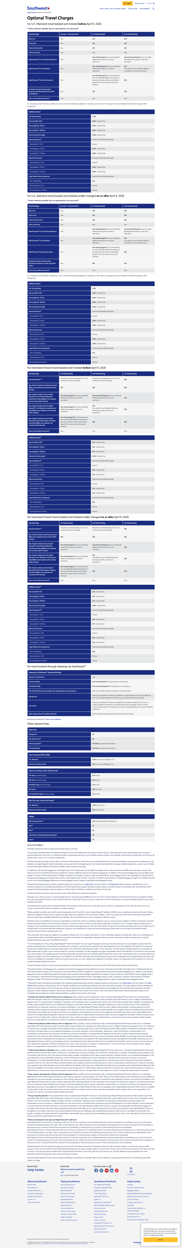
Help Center (89, 884)
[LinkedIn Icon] (111, 1170)
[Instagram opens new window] (101, 1170)
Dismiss (160, 1240)
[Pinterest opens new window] (116, 1170)
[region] (160, 1234)
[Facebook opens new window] (96, 1170)
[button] (127, 3)
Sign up (62, 1175)
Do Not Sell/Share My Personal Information (76, 1244)
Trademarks (61, 1244)
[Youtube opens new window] (106, 1170)
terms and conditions (53, 719)
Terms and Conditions (43, 1244)
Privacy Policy (53, 1244)
